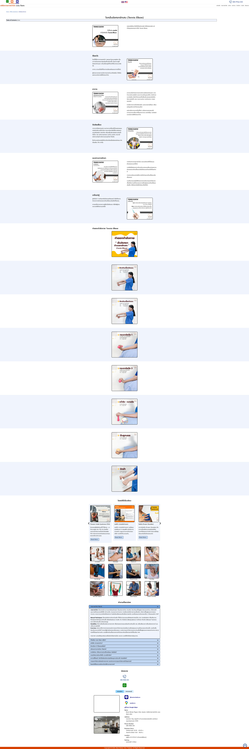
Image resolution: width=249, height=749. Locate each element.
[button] (124, 606)
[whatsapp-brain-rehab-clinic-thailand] (7, 2)
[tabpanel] (124, 719)
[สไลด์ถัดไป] (160, 523)
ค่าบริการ (238, 5)
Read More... (107, 539)
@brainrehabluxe (135, 697)
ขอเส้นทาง (132, 703)
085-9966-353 (124, 680)
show (18, 20)
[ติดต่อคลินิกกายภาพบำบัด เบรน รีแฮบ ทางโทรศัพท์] (124, 677)
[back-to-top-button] (246, 747)
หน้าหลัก (218, 5)
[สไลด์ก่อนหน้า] (89, 523)
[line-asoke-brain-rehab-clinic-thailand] (17, 2)
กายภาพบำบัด (224, 5)
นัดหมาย (247, 5)
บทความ (234, 5)
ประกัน (242, 5)
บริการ (229, 5)
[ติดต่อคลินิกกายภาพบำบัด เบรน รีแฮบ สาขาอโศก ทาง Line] (126, 697)
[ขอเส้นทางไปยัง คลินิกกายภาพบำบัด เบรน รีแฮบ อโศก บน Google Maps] (126, 703)
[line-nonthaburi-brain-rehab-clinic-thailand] (12, 2)
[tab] (119, 691)
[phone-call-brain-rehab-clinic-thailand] (236, 2)
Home (7, 11)
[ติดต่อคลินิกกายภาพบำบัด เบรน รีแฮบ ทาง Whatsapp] (124, 686)
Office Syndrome (14, 11)
